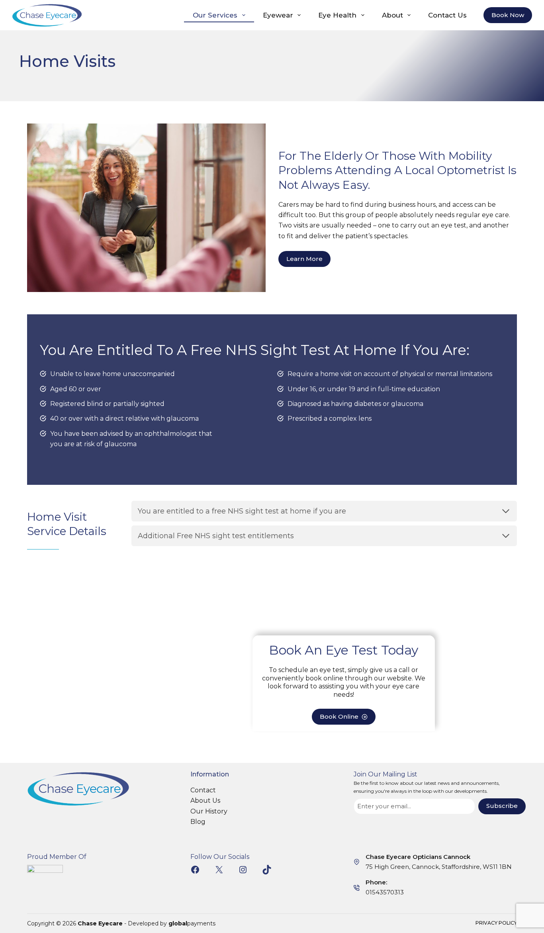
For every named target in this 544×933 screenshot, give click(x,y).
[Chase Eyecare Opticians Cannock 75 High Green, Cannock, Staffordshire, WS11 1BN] (357, 862)
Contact (203, 790)
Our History (208, 811)
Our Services (215, 15)
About (392, 15)
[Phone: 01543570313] (357, 888)
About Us (205, 800)
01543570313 (385, 892)
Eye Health (337, 15)
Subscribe (502, 806)
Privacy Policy (496, 923)
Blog (197, 821)
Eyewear (278, 15)
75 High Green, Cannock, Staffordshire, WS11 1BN (439, 866)
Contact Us (447, 15)
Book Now (507, 15)
